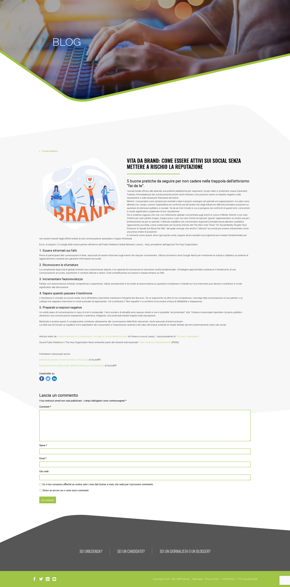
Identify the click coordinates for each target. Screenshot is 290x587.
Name (43, 445)
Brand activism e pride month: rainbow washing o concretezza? (71, 365)
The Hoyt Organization (187, 336)
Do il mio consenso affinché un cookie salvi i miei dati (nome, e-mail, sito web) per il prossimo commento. (97, 484)
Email (43, 458)
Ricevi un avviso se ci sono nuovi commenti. (65, 490)
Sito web (44, 471)
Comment (45, 406)
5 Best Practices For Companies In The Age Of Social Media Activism (92, 336)
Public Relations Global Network (155, 342)
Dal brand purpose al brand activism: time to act (63, 359)
